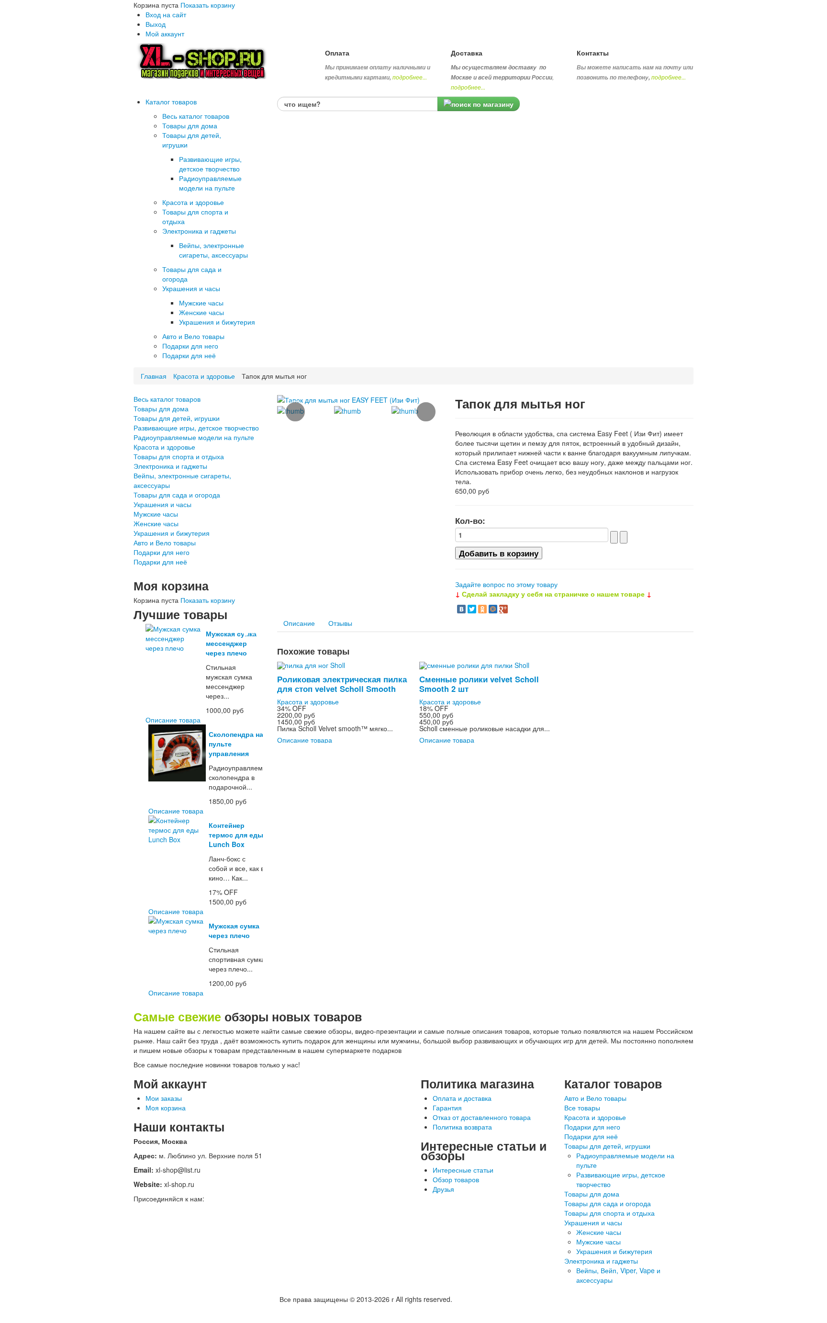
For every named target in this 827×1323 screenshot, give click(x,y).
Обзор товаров (456, 1179)
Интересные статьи (463, 1170)
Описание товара (173, 719)
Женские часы (156, 523)
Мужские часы (156, 514)
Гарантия (447, 1107)
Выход (155, 24)
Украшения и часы (162, 504)
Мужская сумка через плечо (234, 930)
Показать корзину (207, 5)
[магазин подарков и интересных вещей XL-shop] (205, 60)
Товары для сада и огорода (177, 494)
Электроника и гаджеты (170, 466)
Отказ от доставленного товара (482, 1117)
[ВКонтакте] (461, 609)
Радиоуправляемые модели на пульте (194, 437)
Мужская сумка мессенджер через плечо (231, 643)
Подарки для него (162, 552)
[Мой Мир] (493, 609)
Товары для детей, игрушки (177, 418)
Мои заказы (163, 1098)
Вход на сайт (165, 14)
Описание (299, 623)
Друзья (443, 1189)
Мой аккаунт (164, 33)
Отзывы (340, 623)
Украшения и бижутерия (172, 533)
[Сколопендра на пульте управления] (176, 752)
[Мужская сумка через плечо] (176, 924)
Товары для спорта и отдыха (179, 456)
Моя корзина (165, 1107)
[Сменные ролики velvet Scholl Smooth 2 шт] (474, 664)
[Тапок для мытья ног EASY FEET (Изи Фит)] (348, 399)
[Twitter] (472, 609)
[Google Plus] (503, 609)
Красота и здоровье (204, 376)
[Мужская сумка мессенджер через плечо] (173, 637)
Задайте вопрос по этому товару (506, 584)
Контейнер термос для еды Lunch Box (236, 834)
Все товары (582, 1107)
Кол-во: (470, 520)
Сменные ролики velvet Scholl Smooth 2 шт (479, 683)
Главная (154, 376)
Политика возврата (462, 1126)
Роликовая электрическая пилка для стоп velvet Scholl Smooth (342, 683)
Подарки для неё (160, 561)
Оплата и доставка (462, 1098)
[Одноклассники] (482, 609)
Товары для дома (161, 408)
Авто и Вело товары (165, 542)
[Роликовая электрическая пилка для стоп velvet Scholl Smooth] (311, 664)
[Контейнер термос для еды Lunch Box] (176, 829)
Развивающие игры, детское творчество (196, 427)
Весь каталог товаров (167, 399)
